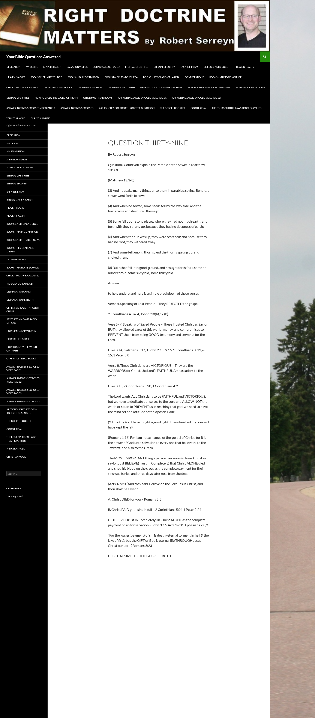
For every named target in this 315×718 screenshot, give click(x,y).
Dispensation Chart (90, 87)
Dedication (13, 66)
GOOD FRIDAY (198, 108)
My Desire (32, 66)
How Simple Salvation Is (250, 87)
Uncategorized (14, 496)
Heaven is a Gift (15, 77)
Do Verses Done (194, 77)
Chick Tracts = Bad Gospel (22, 87)
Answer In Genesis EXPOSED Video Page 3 (30, 108)
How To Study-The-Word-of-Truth (56, 97)
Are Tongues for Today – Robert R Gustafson (126, 108)
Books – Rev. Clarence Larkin (161, 77)
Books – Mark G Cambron (83, 77)
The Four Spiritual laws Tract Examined (236, 108)
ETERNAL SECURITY (164, 66)
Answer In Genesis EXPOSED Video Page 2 (196, 97)
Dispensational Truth (121, 87)
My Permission (52, 66)
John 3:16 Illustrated (106, 66)
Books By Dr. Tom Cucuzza (121, 77)
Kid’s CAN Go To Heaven (58, 87)
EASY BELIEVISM (189, 66)
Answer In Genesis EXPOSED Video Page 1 (142, 97)
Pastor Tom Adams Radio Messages (209, 87)
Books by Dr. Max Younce (46, 77)
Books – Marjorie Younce (225, 77)
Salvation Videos (77, 66)
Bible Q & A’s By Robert (217, 66)
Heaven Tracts (245, 66)
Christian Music (41, 118)
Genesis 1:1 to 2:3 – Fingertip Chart (161, 87)
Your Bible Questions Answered (33, 56)
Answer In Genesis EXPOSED (76, 108)
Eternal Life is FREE (136, 66)
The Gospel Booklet (172, 108)
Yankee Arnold (15, 118)
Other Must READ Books (97, 97)
